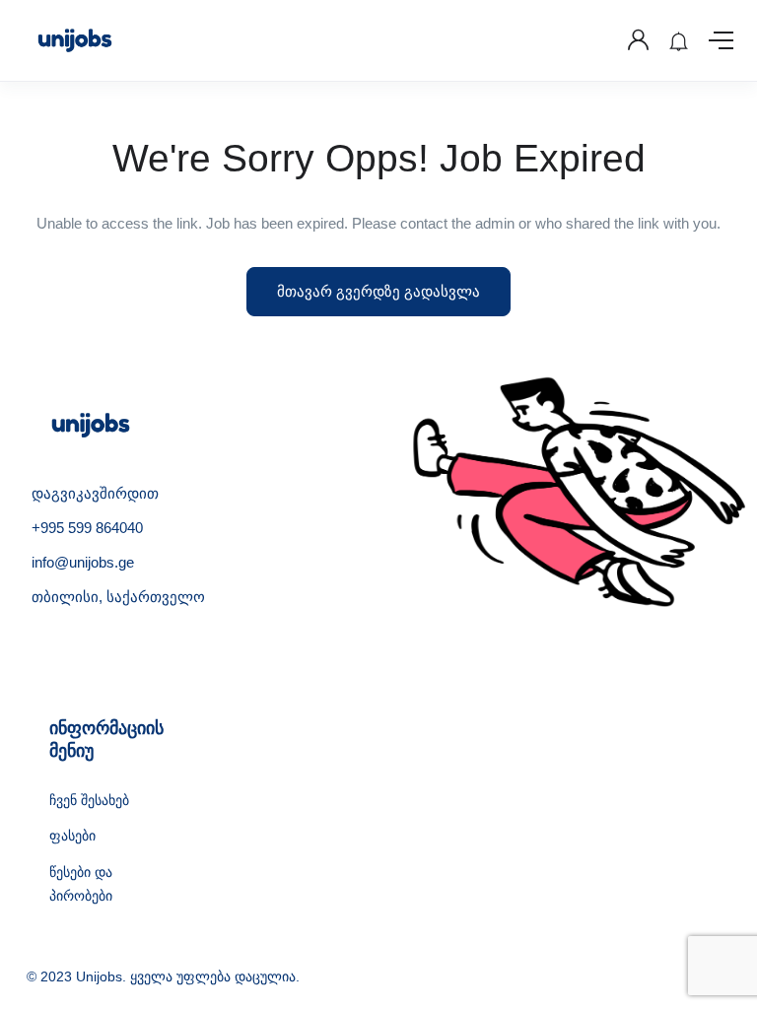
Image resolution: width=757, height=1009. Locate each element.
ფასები (72, 835)
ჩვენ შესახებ (89, 800)
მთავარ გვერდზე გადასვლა (378, 291)
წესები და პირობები (80, 884)
